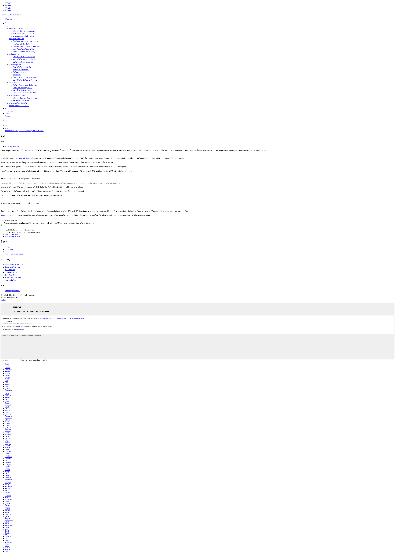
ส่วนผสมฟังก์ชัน (10, 280)
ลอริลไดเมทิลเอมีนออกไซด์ (23, 62)
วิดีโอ (7, 113)
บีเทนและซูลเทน (15, 64)
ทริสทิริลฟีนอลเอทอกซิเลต (22, 100)
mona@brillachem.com (12, 236)
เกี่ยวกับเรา (9, 111)
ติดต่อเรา (8, 116)
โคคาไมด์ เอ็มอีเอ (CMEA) (22, 88)
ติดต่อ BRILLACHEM (8, 215)
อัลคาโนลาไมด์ (14, 82)
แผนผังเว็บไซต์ (19, 254)
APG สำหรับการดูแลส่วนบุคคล (24, 31)
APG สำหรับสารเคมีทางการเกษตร (25, 98)
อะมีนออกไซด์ (14, 54)
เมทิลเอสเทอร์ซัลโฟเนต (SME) (24, 52)
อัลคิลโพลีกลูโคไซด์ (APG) (18, 28)
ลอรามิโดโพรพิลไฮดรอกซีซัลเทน (25, 80)
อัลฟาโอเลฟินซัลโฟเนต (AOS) (24, 49)
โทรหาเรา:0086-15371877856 (11, 15)
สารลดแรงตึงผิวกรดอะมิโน (19, 106)
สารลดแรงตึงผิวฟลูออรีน (18, 103)
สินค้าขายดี (9, 254)
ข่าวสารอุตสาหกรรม (12, 146)
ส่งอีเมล (3, 300)
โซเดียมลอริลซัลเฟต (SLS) (22, 44)
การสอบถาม (95, 223)
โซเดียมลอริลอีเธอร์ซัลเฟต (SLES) (25, 41)
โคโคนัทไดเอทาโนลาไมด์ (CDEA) (25, 85)
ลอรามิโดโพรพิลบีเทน (21, 70)
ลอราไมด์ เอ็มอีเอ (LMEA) (22, 90)
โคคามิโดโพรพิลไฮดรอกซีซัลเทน (25, 77)
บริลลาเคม (35, 203)
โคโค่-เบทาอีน (18, 72)
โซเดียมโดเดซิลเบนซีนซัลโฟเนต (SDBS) (27, 46)
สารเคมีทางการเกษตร (17, 95)
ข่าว (6, 108)
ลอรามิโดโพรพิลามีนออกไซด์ (24, 59)
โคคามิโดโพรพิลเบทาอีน (22, 67)
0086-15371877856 (11, 235)
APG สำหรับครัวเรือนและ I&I (23, 34)
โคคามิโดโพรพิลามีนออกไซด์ (24, 57)
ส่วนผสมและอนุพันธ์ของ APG (24, 36)
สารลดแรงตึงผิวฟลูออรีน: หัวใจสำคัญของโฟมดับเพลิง (24, 131)
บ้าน (6, 23)
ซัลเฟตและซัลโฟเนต (16, 39)
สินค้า (7, 26)
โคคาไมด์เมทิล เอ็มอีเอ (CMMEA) (25, 93)
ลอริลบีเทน (17, 75)
